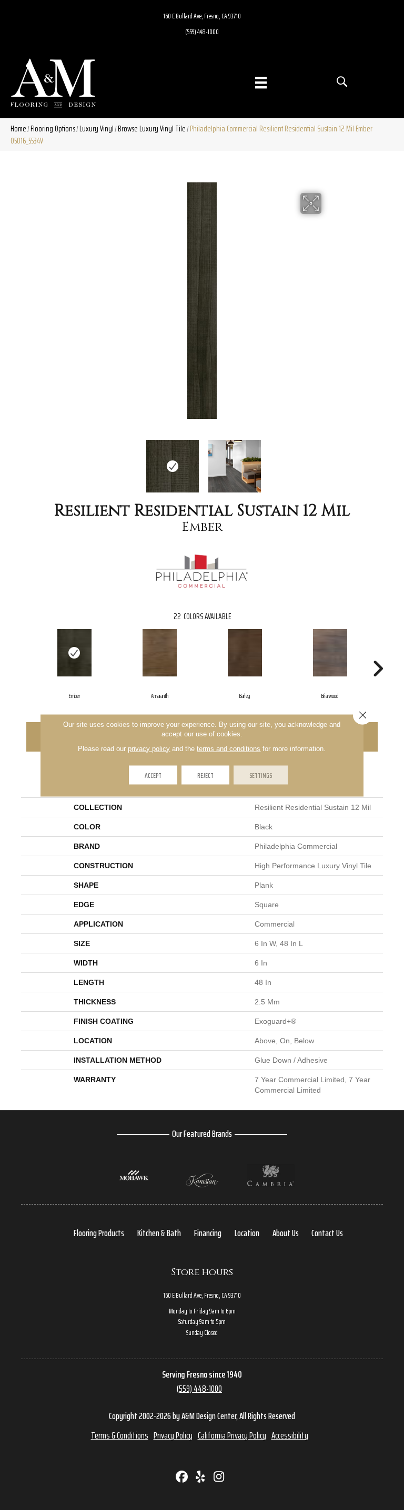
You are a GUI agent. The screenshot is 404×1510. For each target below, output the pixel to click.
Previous (75, 461)
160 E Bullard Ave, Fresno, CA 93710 (202, 16)
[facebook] (182, 1478)
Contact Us (327, 1233)
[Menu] (261, 82)
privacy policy (149, 748)
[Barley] (244, 652)
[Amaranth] (159, 652)
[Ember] (74, 652)
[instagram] (219, 1478)
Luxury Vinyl (96, 128)
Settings (260, 774)
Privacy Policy (173, 1435)
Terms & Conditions (119, 1435)
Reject (205, 774)
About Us (285, 1233)
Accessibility (289, 1435)
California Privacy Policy (232, 1435)
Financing (207, 1233)
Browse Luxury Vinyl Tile (152, 128)
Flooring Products (99, 1233)
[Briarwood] (329, 652)
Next (328, 461)
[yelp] (200, 1478)
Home (18, 128)
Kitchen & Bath (159, 1233)
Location (247, 1233)
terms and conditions (228, 748)
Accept (153, 774)
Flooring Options (53, 128)
